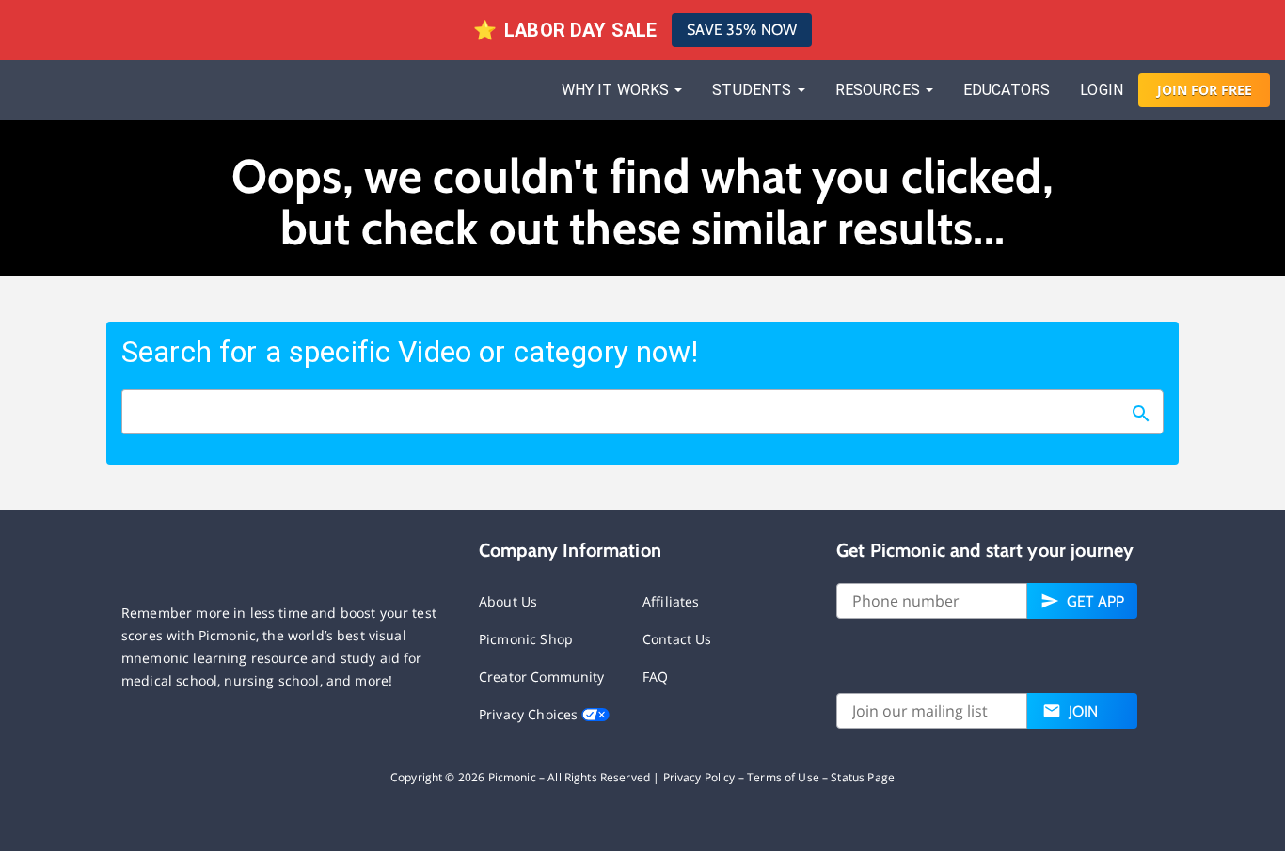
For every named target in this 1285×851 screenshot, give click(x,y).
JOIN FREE (1204, 90)
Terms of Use (783, 777)
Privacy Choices (530, 714)
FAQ (655, 677)
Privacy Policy (699, 777)
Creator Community (542, 677)
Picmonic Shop (526, 639)
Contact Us (677, 639)
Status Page (863, 777)
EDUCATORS (1006, 90)
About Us (508, 601)
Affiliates (671, 601)
